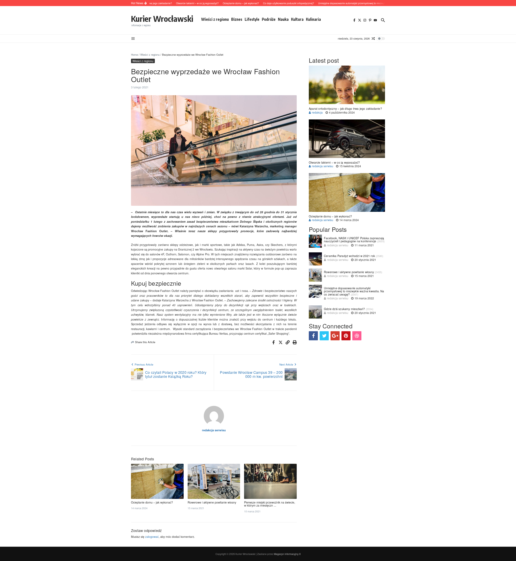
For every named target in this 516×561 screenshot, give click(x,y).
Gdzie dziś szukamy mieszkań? (344, 309)
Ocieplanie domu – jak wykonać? (152, 502)
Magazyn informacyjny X (287, 554)
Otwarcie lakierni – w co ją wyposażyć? (334, 162)
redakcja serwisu (214, 430)
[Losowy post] (373, 38)
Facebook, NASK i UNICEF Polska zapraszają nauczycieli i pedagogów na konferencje (354, 239)
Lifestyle (252, 19)
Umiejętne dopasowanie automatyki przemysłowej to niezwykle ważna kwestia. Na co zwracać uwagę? (354, 291)
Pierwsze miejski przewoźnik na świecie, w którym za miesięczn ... (269, 503)
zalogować (152, 537)
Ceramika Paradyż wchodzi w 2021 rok (349, 256)
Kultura (297, 19)
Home (134, 54)
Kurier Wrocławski (162, 19)
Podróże (269, 19)
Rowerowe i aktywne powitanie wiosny (212, 502)
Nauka (283, 19)
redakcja (317, 112)
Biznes (236, 19)
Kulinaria (313, 19)
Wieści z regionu (215, 19)
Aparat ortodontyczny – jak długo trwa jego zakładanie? (345, 109)
